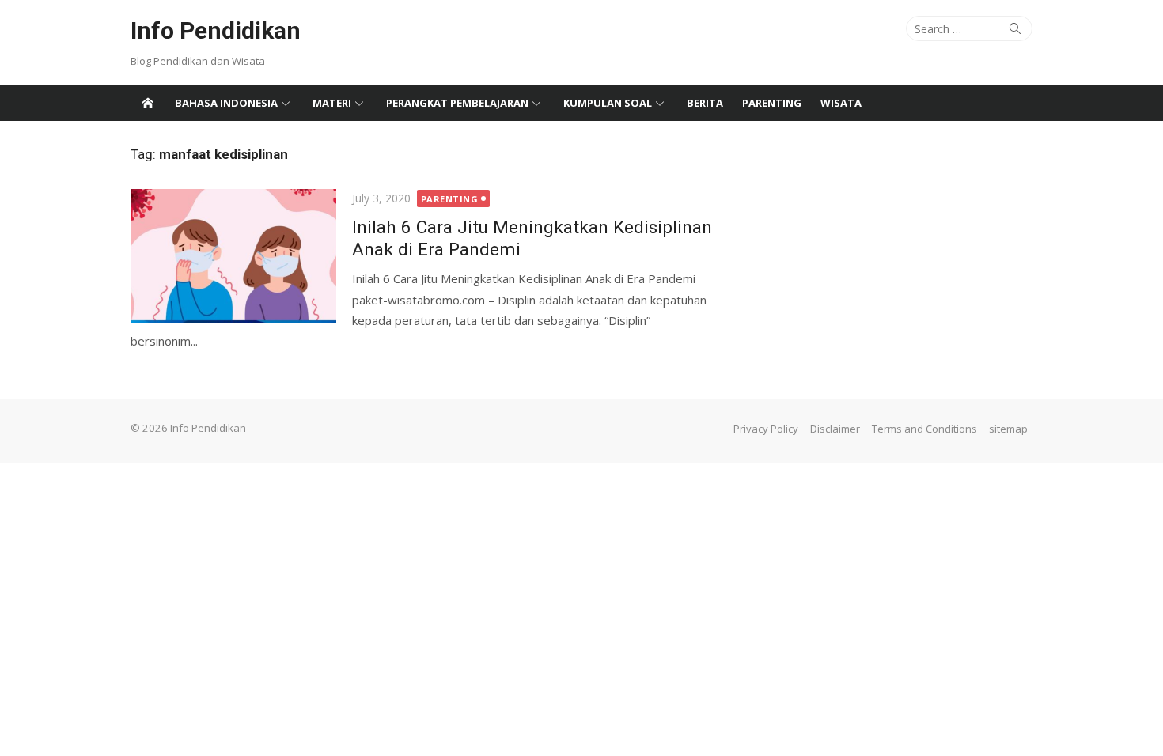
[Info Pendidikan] (148, 103)
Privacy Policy (765, 428)
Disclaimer (835, 428)
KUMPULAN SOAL (607, 103)
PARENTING (771, 103)
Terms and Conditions (924, 428)
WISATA (841, 103)
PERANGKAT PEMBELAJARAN (457, 103)
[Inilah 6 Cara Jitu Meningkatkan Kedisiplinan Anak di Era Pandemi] (233, 256)
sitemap (1008, 428)
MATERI (332, 103)
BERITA (705, 103)
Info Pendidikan (216, 30)
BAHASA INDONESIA (226, 103)
